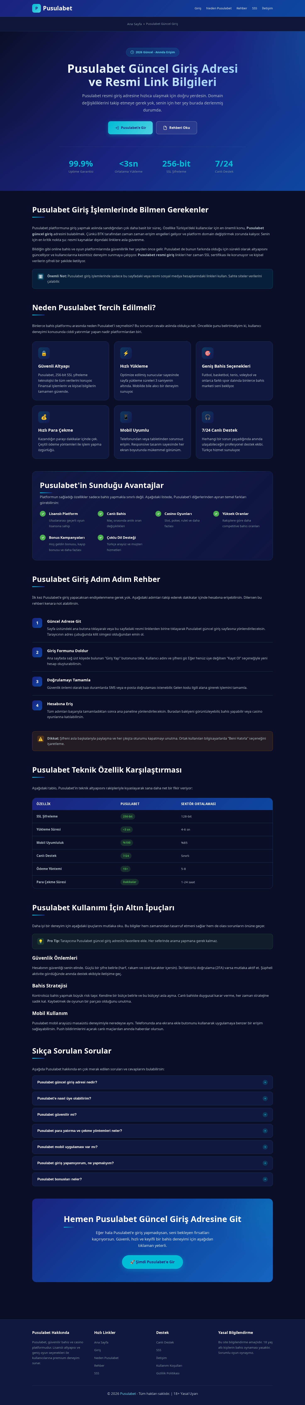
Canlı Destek (165, 1342)
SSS (254, 8)
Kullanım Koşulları (169, 1365)
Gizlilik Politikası (167, 1373)
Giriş (198, 8)
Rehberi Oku (179, 127)
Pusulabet (128, 1393)
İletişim (267, 8)
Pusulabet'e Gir (133, 127)
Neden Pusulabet (219, 8)
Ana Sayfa (101, 1342)
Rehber (242, 8)
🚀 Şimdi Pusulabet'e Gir (152, 1261)
